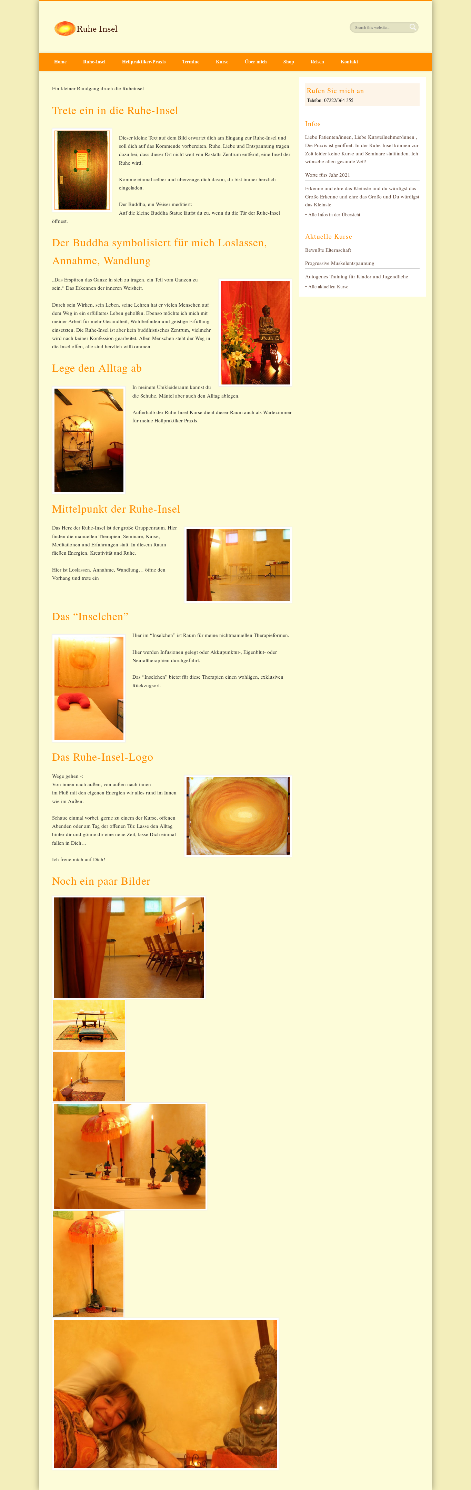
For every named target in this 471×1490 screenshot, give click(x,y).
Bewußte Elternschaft (328, 249)
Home (60, 61)
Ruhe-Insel (94, 61)
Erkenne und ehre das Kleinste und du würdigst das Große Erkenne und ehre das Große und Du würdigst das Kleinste (362, 196)
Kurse (222, 61)
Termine (190, 61)
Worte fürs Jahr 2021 (327, 174)
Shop (288, 61)
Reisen (317, 61)
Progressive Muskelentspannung (339, 262)
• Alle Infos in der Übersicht (332, 214)
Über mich (256, 61)
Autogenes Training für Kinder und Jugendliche (356, 276)
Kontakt (349, 61)
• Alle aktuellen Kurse (326, 286)
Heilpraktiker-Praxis (144, 61)
